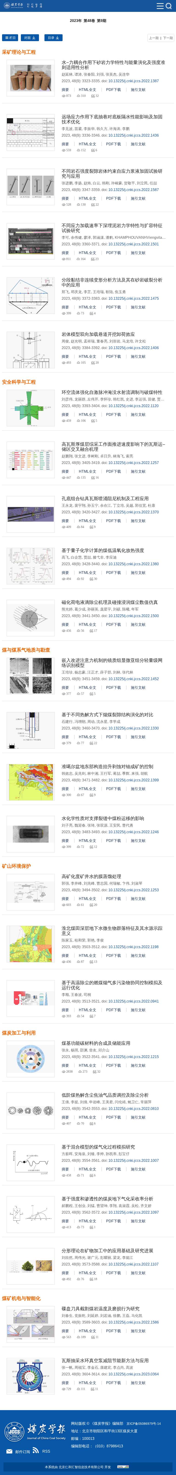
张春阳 (89, 74)
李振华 (89, 129)
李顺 (65, 995)
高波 (129, 1367)
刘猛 (91, 1206)
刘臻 (91, 1154)
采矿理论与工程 (19, 52)
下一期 (168, 38)
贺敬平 (129, 183)
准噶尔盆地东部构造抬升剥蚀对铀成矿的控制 (107, 766)
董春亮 (101, 341)
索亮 (129, 456)
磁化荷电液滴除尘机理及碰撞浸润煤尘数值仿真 (110, 602)
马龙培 (127, 341)
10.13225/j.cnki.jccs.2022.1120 (133, 406)
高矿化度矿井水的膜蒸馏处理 (91, 876)
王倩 (65, 1102)
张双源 (101, 825)
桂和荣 (79, 940)
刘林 (116, 672)
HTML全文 (87, 90)
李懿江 (127, 1258)
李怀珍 (105, 399)
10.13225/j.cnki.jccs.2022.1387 (133, 81)
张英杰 (111, 74)
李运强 (140, 399)
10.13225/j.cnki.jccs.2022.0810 (133, 1109)
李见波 (67, 129)
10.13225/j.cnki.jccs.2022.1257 (133, 463)
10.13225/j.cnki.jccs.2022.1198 (133, 947)
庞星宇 (105, 609)
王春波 (76, 995)
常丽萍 (145, 1102)
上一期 (154, 38)
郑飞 (65, 292)
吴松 (135, 1206)
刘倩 (83, 1102)
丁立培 (118, 505)
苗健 (151, 399)
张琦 (91, 825)
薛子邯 (105, 672)
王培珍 (67, 672)
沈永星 (101, 722)
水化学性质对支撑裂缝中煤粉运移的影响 (103, 818)
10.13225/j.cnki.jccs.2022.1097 (133, 1212)
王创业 (79, 1206)
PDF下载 (113, 90)
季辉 (125, 773)
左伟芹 (92, 399)
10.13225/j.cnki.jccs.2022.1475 (133, 298)
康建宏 (105, 1367)
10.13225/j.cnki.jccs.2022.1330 (133, 728)
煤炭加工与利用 (19, 1032)
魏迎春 (79, 825)
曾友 (92, 1050)
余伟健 (76, 237)
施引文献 (138, 90)
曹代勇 (127, 825)
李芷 (87, 292)
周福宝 (79, 1367)
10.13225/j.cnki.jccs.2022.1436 (133, 135)
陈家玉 (67, 940)
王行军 (105, 773)
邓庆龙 (76, 292)
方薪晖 (67, 1154)
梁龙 (116, 1258)
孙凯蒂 (111, 1154)
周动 (91, 722)
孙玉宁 (92, 505)
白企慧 (76, 557)
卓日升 (105, 456)
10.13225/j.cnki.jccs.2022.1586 (133, 1322)
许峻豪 (116, 183)
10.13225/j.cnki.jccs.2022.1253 (133, 890)
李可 (65, 237)
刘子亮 (67, 825)
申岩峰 (94, 1102)
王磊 (125, 1316)
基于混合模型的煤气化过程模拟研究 (98, 1146)
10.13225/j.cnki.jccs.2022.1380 (133, 564)
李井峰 (76, 883)
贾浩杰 (162, 399)
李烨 (100, 1154)
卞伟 (125, 883)
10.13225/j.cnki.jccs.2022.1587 (133, 190)
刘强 (100, 74)
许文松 (140, 341)
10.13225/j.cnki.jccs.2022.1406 (133, 348)
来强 (135, 773)
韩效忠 (67, 773)
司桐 (87, 995)
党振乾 (79, 1316)
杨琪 (74, 1050)
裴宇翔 (79, 505)
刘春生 (67, 1316)
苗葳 (78, 129)
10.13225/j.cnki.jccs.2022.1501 (133, 244)
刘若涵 (105, 1316)
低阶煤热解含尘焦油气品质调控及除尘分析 (105, 1095)
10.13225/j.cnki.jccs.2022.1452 (133, 679)
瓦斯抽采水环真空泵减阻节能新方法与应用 (105, 1360)
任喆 (153, 183)
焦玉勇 (120, 292)
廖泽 (87, 237)
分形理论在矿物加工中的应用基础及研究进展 (107, 1250)
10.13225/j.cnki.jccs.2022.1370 (133, 512)
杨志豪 (79, 672)
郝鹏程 (67, 1206)
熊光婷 (67, 609)
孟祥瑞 (89, 341)
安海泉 (79, 1154)
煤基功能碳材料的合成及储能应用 (96, 1043)
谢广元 (92, 1258)
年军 (135, 609)
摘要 (65, 90)
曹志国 (101, 883)
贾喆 (87, 557)
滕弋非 (98, 557)
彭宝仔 (123, 1154)
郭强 (65, 883)
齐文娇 (145, 1206)
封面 (27, 38)
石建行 (67, 722)
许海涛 (114, 129)
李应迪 (111, 557)
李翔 (113, 1206)
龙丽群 (79, 399)
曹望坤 (101, 1206)
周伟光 (79, 1258)
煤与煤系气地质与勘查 (26, 650)
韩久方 (101, 129)
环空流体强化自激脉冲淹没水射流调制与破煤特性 (112, 392)
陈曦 (125, 609)
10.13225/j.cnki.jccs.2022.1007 (133, 1160)
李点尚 (118, 1367)
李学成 (114, 722)
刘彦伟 (67, 399)
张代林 (127, 672)
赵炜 (87, 183)
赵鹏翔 (67, 456)
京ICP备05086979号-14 (143, 1423)
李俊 (100, 940)
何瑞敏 (114, 883)
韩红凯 (118, 399)
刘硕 (116, 609)
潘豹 (109, 237)
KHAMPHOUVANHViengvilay (139, 237)
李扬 (78, 183)
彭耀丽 (105, 1258)
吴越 (129, 505)
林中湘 (92, 773)
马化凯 (136, 1316)
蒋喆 (116, 773)
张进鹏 (67, 183)
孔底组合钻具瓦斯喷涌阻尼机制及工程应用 (105, 498)
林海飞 (118, 456)
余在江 (105, 505)
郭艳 (91, 940)
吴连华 (123, 74)
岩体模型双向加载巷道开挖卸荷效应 (98, 334)
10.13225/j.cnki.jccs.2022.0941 (133, 1001)
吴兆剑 (79, 773)
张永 (65, 1050)
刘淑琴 (136, 883)
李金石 (92, 1367)
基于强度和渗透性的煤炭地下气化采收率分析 (107, 1198)
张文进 (79, 456)
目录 (51, 38)
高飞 (65, 557)
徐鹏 (116, 1316)
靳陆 (109, 292)
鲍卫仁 (133, 1102)
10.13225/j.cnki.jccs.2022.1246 (133, 832)
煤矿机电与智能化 (21, 1298)
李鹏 (125, 129)
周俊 (65, 341)
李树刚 (92, 456)
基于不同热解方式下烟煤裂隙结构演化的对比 (107, 714)
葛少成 (79, 609)
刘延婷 (92, 1316)
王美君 (107, 1102)
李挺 (74, 1102)
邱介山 (103, 1050)
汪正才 (92, 672)
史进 (129, 399)
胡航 (144, 773)
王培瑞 (98, 292)
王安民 (114, 825)
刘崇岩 (114, 341)
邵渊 (83, 1050)
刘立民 (142, 183)
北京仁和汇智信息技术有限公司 (81, 1467)
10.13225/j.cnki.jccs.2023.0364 (133, 1374)
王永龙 (67, 505)
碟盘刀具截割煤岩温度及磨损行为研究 (101, 1308)
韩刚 (105, 183)
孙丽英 (92, 609)
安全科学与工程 (19, 382)
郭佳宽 (140, 505)
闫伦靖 (120, 1102)
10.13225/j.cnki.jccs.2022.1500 (133, 616)
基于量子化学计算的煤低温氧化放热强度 (103, 550)
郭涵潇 (98, 237)
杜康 (151, 505)
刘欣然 (67, 1258)
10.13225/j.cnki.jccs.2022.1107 (133, 1264)
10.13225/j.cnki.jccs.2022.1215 (133, 1057)
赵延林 (67, 74)
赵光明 (76, 341)
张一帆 (67, 1367)
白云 (96, 183)
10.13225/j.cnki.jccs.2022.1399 (133, 780)
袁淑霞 (123, 1206)
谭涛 (78, 74)
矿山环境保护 (16, 866)
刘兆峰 (89, 883)
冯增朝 (79, 722)
